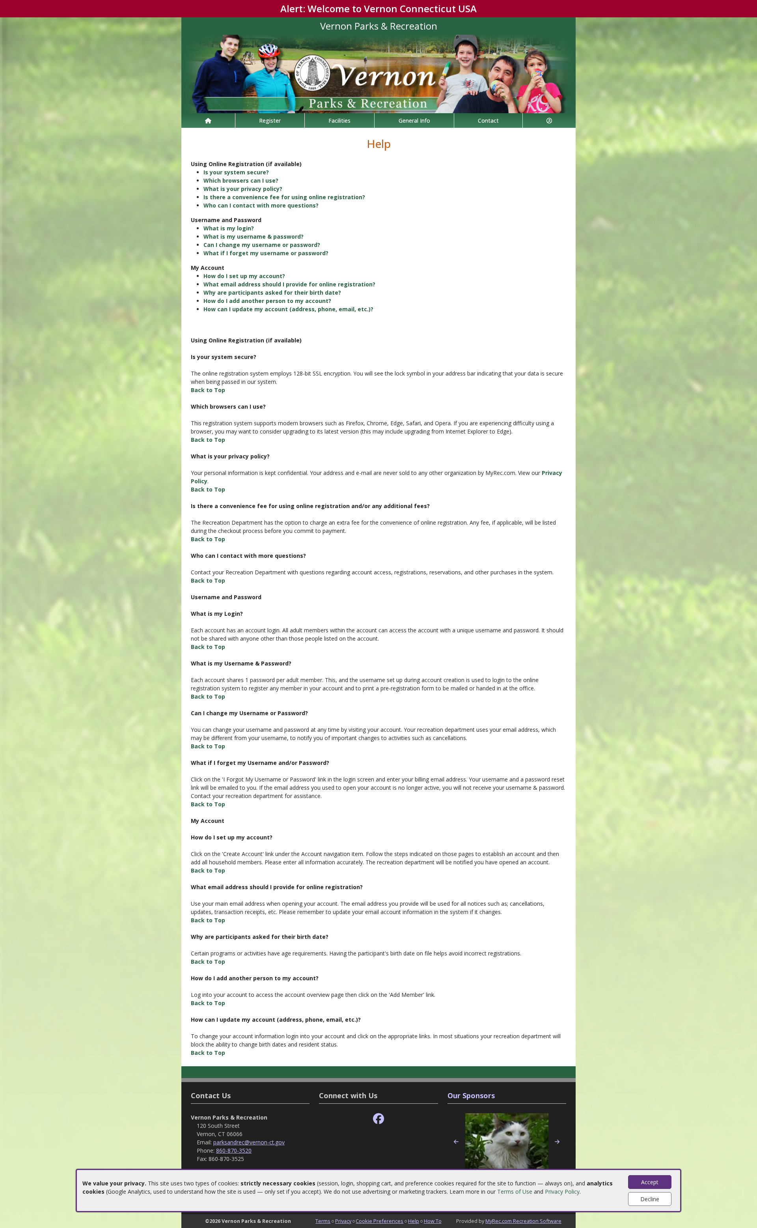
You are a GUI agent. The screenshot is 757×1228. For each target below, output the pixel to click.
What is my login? (228, 228)
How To (433, 1220)
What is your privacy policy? (242, 189)
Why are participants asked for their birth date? (272, 292)
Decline (649, 1199)
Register (270, 120)
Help (413, 1220)
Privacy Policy (562, 1191)
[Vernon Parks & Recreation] (378, 73)
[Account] (549, 120)
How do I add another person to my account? (267, 301)
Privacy (343, 1220)
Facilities (339, 120)
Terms (322, 1220)
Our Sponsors (471, 1095)
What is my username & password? (253, 236)
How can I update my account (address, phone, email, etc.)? (288, 309)
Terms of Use (514, 1191)
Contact (488, 120)
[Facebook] (378, 1119)
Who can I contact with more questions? (261, 205)
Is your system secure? (236, 172)
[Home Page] (208, 120)
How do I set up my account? (244, 276)
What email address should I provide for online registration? (289, 284)
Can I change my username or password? (261, 245)
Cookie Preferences (379, 1220)
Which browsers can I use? (240, 180)
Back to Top (208, 390)
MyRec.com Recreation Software (523, 1220)
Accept (649, 1182)
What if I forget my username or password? (265, 253)
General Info (414, 120)
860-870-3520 (234, 1150)
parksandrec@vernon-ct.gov (249, 1142)
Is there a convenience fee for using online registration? (284, 197)
